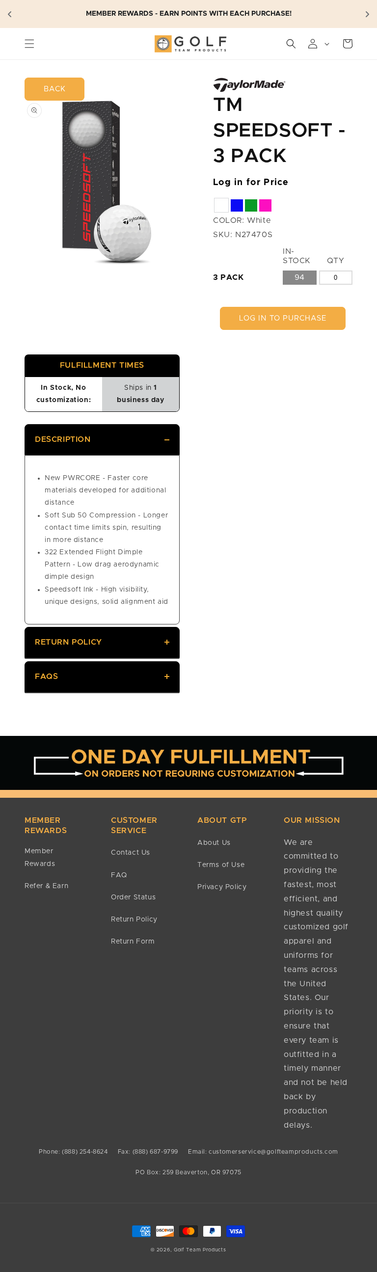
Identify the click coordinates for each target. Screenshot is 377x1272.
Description (63, 439)
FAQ (119, 875)
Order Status (133, 897)
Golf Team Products (200, 1249)
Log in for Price (251, 182)
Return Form (133, 941)
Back (55, 89)
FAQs (46, 676)
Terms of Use (220, 865)
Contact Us (130, 852)
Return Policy (68, 642)
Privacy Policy (221, 887)
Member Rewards (40, 857)
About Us (214, 842)
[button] (29, 43)
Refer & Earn (46, 886)
